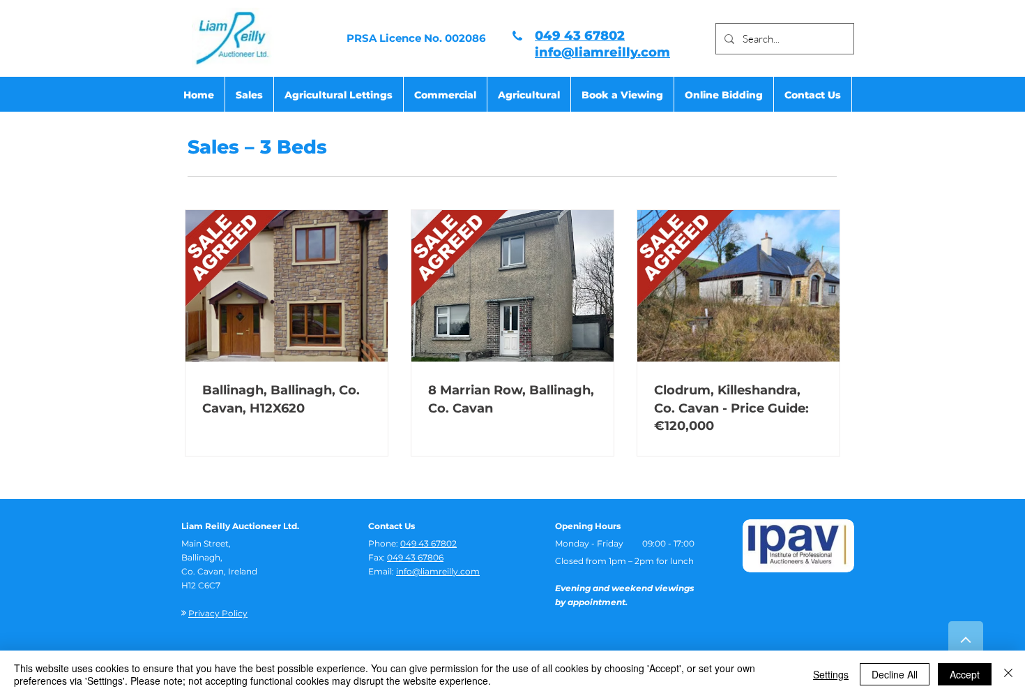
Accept (965, 674)
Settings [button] (831, 674)
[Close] (1008, 674)
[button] (249, 95)
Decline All (895, 674)
